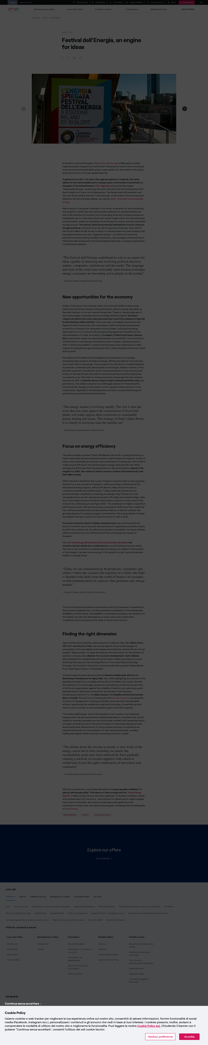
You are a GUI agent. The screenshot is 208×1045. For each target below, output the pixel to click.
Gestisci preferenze (160, 1036)
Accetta (189, 1036)
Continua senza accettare (22, 1003)
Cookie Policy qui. (149, 1026)
